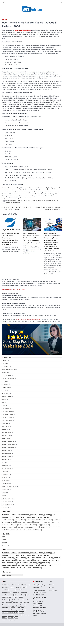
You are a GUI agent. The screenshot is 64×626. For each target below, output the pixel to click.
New (3, 462)
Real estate (5, 471)
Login (3, 536)
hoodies (19, 522)
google (44, 519)
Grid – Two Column (7, 417)
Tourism (4, 492)
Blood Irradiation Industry (15, 201)
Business (4, 19)
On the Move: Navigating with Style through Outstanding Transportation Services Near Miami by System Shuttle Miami (10, 239)
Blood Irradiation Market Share (49, 201)
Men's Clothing (6, 450)
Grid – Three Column (7, 414)
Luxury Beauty (6, 438)
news (3, 524)
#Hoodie (14, 514)
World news (5, 507)
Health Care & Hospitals (8, 522)
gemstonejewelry (36, 519)
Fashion (4, 399)
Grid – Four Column (7, 411)
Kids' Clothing (5, 426)
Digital (3, 390)
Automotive (34, 514)
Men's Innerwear (6, 453)
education (39, 517)
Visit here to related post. (34, 529)
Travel (3, 495)
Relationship (5, 474)
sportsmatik (44, 527)
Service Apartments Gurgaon (25, 527)
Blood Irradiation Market (23, 30)
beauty (41, 514)
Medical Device (46, 522)
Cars (53, 514)
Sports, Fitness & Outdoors (9, 486)
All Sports (4, 363)
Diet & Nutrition (6, 387)
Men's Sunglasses (7, 456)
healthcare (57, 519)
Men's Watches (6, 459)
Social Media (5, 483)
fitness (23, 519)
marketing (36, 522)
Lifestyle (4, 429)
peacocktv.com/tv (23, 524)
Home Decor (5, 423)
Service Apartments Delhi (9, 527)
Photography (5, 465)
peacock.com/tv (11, 524)
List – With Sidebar (7, 432)
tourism (13, 529)
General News (5, 408)
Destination (5, 384)
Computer (4, 381)
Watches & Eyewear (7, 498)
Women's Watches (7, 504)
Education (4, 393)
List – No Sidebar (6, 435)
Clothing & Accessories (8, 378)
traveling (19, 529)
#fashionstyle (6, 514)
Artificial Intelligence (23, 514)
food (28, 519)
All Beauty (4, 360)
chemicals (5, 517)
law (24, 522)
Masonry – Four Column (8, 441)
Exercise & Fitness (7, 396)
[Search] (61, 2)
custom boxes (20, 517)
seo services (45, 524)
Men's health (55, 522)
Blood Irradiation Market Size (11, 203)
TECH (50, 527)
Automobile (5, 366)
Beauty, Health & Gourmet (9, 369)
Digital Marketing (30, 517)
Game (3, 405)
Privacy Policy (5, 545)
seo (39, 524)
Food (3, 402)
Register (4, 539)
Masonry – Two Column (8, 447)
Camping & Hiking (6, 375)
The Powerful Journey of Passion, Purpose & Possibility (39, 585)
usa (25, 529)
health (50, 519)
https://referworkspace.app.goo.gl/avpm (28, 319)
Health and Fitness (7, 420)
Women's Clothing (7, 501)
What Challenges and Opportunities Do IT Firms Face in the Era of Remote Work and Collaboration (31, 237)
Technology (5, 489)
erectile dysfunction (7, 519)
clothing (12, 517)
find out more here (18, 289)
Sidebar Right (5, 480)
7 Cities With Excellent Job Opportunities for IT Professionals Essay (39, 592)
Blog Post (4, 542)
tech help (56, 527)
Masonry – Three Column (8, 444)
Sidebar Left (5, 477)
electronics (47, 517)
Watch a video (6, 289)
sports (37, 527)
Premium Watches (7, 468)
